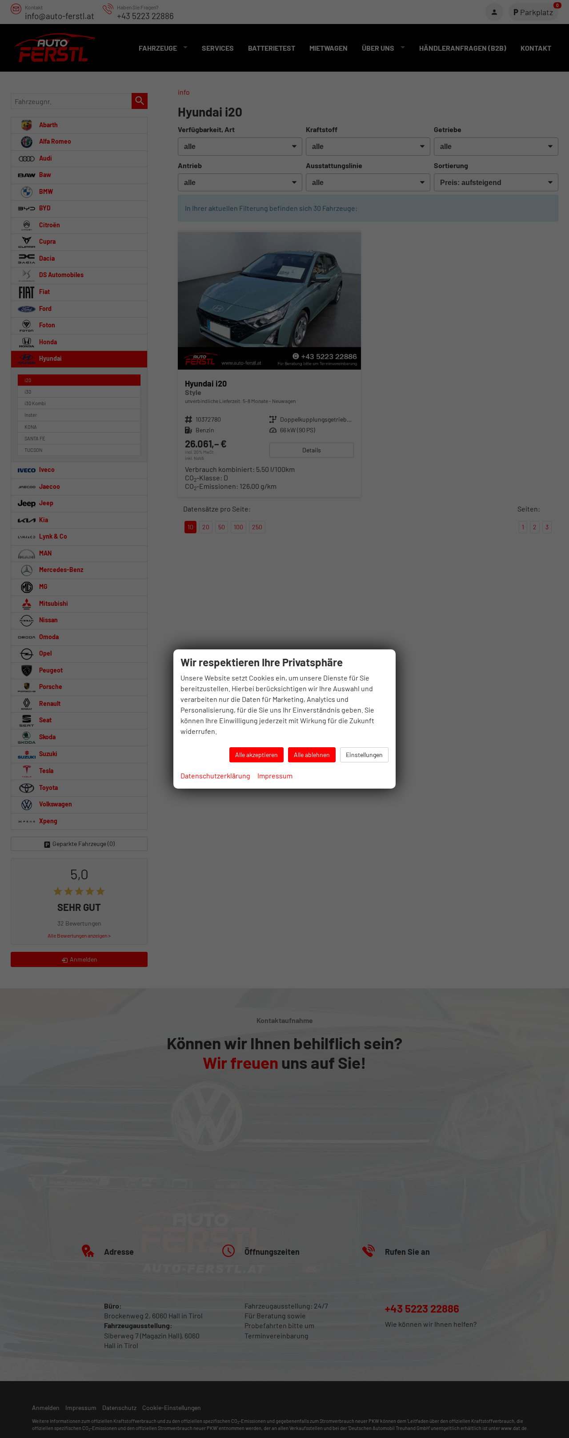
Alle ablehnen (312, 754)
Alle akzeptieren (256, 754)
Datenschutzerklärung (215, 775)
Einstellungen (364, 754)
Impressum (275, 775)
